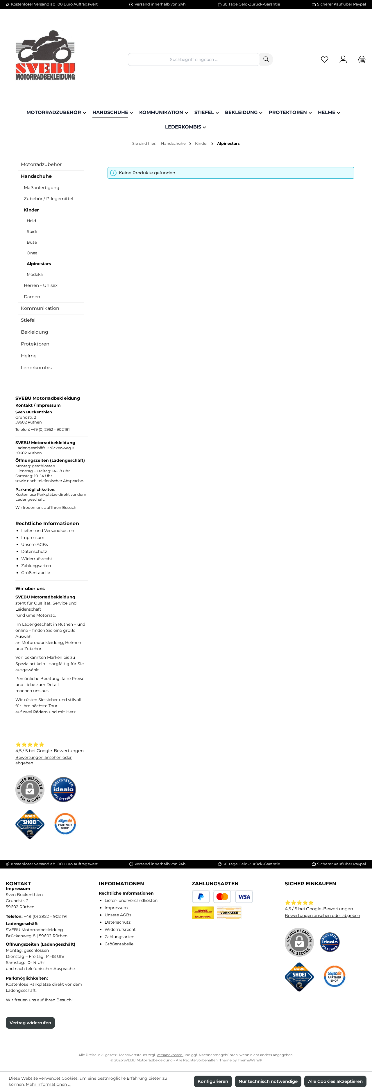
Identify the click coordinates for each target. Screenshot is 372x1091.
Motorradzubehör (41, 164)
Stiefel (28, 320)
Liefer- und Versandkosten (47, 530)
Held (31, 220)
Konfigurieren (213, 1081)
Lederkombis (36, 367)
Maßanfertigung (41, 187)
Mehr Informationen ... (48, 1084)
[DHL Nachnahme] (203, 912)
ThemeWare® (250, 1060)
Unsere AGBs (34, 544)
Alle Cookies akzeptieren (335, 1081)
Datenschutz (34, 551)
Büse (32, 242)
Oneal (33, 253)
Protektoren (35, 344)
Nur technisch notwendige (268, 1081)
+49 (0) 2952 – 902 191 (50, 429)
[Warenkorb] (360, 60)
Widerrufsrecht (36, 558)
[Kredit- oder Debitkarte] (233, 896)
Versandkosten (170, 1055)
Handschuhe (36, 176)
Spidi (32, 231)
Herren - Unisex (41, 285)
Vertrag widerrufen (30, 1022)
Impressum (32, 537)
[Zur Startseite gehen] (46, 59)
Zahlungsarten (36, 565)
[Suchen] (266, 59)
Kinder (31, 210)
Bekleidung (34, 332)
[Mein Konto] (343, 60)
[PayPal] (201, 896)
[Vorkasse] (229, 912)
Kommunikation (40, 308)
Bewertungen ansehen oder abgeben (322, 915)
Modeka (35, 274)
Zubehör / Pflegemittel (48, 198)
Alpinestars (39, 263)
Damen (32, 296)
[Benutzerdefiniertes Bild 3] (67, 827)
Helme (29, 356)
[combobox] (194, 59)
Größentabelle (35, 572)
